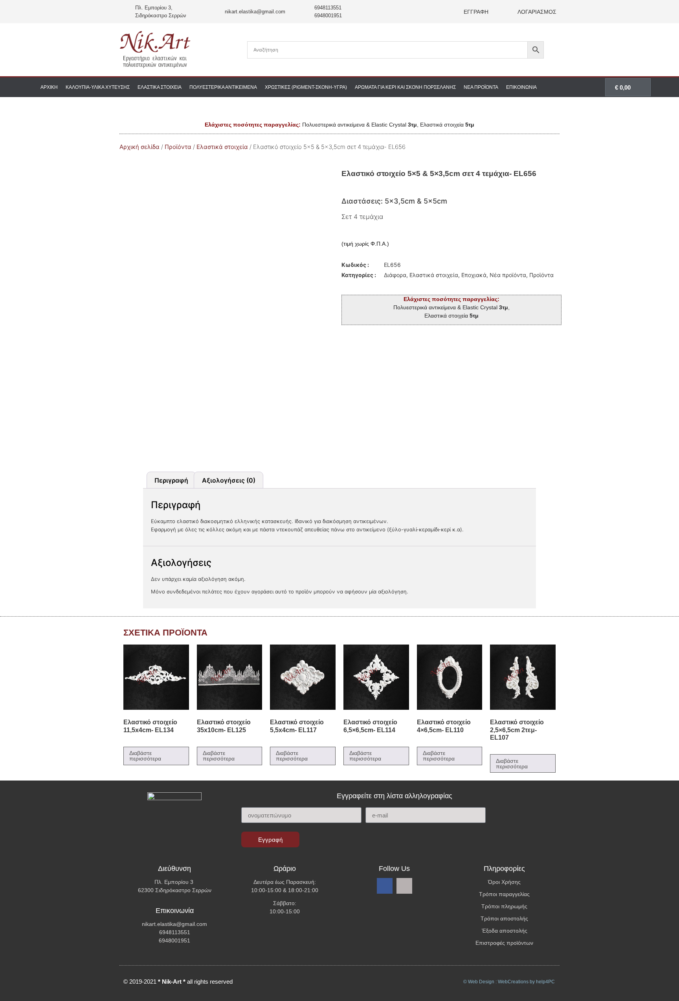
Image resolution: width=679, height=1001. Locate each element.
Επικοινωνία (521, 87)
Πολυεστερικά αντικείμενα (223, 87)
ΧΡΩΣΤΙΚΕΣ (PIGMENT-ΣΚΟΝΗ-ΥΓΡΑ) (306, 87)
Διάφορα (395, 275)
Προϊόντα (178, 147)
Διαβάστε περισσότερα (145, 756)
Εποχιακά (473, 275)
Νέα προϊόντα (481, 87)
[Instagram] (404, 886)
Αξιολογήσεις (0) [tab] (228, 480)
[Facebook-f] (385, 886)
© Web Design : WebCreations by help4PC (509, 981)
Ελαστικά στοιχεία (160, 87)
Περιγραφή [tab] (171, 480)
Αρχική (49, 87)
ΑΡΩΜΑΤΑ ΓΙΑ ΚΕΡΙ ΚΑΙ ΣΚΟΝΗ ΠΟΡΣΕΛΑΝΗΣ (405, 87)
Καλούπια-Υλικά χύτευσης (98, 87)
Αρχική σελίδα (139, 147)
